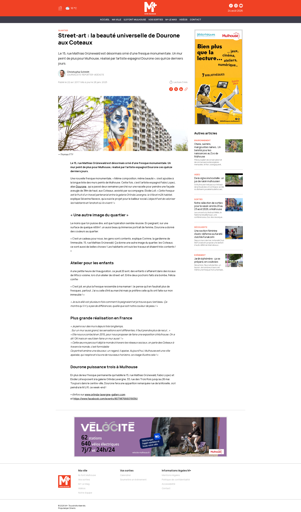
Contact (195, 19)
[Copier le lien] (186, 89)
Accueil (104, 19)
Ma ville (82, 470)
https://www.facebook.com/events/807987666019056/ (105, 398)
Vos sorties (155, 19)
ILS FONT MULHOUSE (135, 19)
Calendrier (125, 475)
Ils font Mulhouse (87, 475)
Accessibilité (168, 483)
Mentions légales (171, 475)
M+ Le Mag (171, 19)
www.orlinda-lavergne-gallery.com (105, 394)
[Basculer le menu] (60, 8)
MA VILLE (116, 19)
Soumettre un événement (133, 479)
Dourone (81, 186)
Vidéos (183, 19)
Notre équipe (85, 492)
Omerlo (72, 508)
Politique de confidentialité (176, 479)
